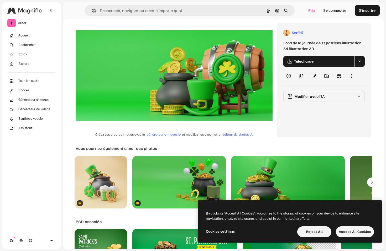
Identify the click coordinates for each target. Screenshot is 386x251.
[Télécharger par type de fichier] (359, 61)
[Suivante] (372, 182)
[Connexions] (11, 240)
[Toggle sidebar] (51, 10)
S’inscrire (367, 10)
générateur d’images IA (164, 135)
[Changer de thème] (30, 240)
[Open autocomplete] (92, 11)
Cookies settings (220, 231)
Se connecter (334, 10)
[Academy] (21, 240)
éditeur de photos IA (237, 135)
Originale (110, 32)
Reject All (314, 231)
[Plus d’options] (351, 76)
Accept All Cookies (355, 231)
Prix (311, 10)
